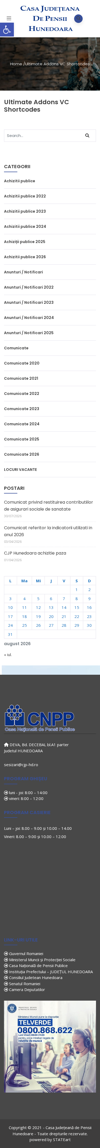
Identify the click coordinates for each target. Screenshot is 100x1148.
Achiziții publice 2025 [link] (24, 241)
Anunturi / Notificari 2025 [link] (29, 332)
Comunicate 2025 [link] (21, 439)
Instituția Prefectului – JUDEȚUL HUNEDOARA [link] (50, 971)
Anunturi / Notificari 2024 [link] (29, 317)
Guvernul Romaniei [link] (25, 953)
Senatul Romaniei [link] (24, 983)
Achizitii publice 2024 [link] (25, 226)
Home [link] (16, 64)
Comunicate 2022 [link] (21, 393)
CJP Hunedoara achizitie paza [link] (35, 553)
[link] (7, 30)
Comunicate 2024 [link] (21, 424)
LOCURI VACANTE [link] (20, 469)
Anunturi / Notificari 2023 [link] (29, 302)
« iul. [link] (8, 654)
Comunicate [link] (16, 348)
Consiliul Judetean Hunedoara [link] (35, 977)
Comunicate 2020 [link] (21, 363)
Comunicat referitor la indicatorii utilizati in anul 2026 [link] (48, 531)
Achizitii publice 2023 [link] (25, 211)
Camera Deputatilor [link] (26, 989)
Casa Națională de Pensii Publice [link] (38, 965)
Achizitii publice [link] (19, 181)
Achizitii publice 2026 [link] (25, 257)
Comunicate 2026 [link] (21, 454)
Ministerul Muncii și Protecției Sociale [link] (41, 959)
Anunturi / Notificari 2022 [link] (29, 287)
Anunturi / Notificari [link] (23, 272)
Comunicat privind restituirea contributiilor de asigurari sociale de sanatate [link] (48, 505)
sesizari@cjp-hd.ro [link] (21, 764)
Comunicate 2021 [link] (21, 378)
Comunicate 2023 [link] (21, 408)
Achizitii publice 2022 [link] (25, 196)
